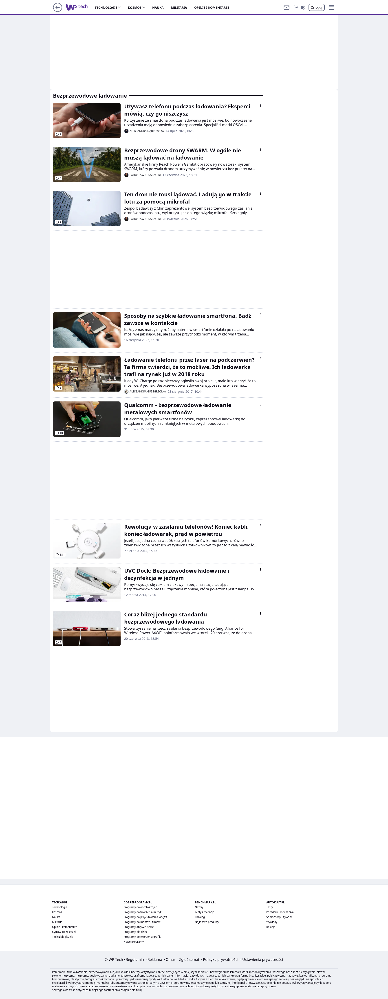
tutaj (139, 990)
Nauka (158, 7)
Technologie (106, 7)
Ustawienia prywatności (261, 959)
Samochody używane (279, 917)
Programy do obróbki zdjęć (140, 907)
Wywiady (271, 922)
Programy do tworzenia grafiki (142, 937)
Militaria (179, 7)
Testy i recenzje (204, 912)
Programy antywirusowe (138, 927)
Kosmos (134, 7)
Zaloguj (316, 7)
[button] (299, 7)
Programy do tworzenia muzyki (142, 912)
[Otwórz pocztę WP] (286, 7)
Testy (269, 907)
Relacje (270, 927)
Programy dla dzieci (135, 932)
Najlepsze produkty (207, 922)
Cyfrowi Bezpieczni (64, 932)
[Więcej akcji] (260, 105)
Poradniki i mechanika (280, 912)
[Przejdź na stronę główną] (57, 10)
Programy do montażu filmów (141, 922)
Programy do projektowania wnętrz (145, 917)
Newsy (199, 907)
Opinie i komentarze (211, 7)
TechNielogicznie (62, 937)
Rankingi (200, 917)
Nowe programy (133, 942)
